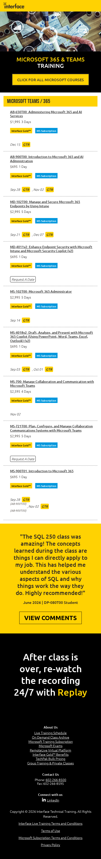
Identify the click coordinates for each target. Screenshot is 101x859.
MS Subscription (46, 131)
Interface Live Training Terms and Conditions (50, 823)
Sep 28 (15, 189)
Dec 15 (15, 144)
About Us (51, 727)
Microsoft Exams (50, 745)
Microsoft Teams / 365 (28, 101)
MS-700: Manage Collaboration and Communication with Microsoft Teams (52, 384)
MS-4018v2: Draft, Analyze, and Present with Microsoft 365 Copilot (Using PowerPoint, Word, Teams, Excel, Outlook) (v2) (51, 336)
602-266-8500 (56, 779)
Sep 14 (15, 320)
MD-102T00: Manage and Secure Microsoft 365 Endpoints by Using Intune (45, 204)
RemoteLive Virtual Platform (50, 750)
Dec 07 (38, 234)
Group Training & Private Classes (50, 763)
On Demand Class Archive (50, 737)
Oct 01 (38, 369)
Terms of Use (50, 830)
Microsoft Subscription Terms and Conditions (50, 837)
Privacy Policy (50, 844)
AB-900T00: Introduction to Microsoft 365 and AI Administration (46, 159)
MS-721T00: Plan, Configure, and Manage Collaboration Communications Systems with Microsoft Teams (51, 428)
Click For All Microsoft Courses (50, 79)
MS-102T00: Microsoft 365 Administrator (41, 291)
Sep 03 (15, 369)
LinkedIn (53, 800)
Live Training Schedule (50, 732)
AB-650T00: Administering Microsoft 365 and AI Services (46, 114)
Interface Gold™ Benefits (51, 754)
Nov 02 (38, 189)
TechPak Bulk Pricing (50, 758)
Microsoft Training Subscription (50, 741)
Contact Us (50, 774)
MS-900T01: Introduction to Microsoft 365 (42, 471)
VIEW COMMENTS (50, 617)
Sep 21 (15, 234)
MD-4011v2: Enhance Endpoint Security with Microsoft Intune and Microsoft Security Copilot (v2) (51, 249)
